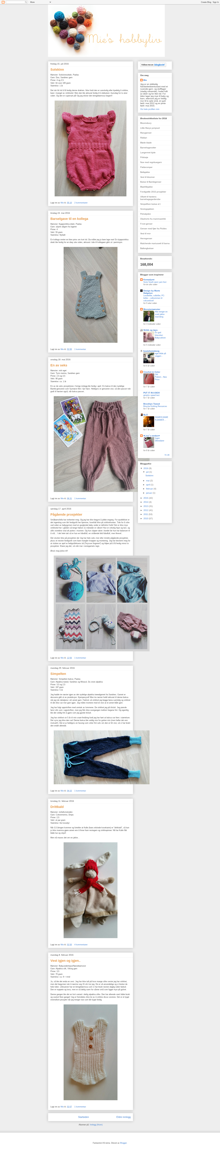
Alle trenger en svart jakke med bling (161, 314)
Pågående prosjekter (66, 514)
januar (149, 493)
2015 (146, 498)
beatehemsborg (151, 351)
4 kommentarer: (81, 945)
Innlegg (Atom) (96, 1125)
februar (150, 488)
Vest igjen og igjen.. (65, 961)
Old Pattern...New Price (161, 377)
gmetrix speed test (151, 395)
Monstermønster (151, 309)
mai (148, 480)
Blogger (123, 1143)
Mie (145, 80)
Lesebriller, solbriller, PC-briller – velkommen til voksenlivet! (154, 298)
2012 (146, 510)
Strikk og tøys (150, 330)
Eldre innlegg (123, 1117)
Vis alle (167, 455)
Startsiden (83, 1117)
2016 (146, 468)
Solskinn (57, 69)
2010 (146, 518)
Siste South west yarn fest (154, 282)
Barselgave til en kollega (69, 219)
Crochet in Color (151, 372)
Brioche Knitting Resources (155, 406)
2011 (146, 514)
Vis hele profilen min (149, 109)
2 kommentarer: (81, 203)
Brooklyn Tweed (151, 404)
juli (147, 472)
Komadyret (148, 279)
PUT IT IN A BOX (151, 393)
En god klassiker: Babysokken (160, 335)
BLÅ (145, 415)
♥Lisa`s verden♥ (151, 435)
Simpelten (58, 674)
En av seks (58, 365)
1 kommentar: (80, 349)
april (148, 484)
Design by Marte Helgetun (151, 291)
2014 (146, 502)
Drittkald (57, 807)
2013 (146, 506)
